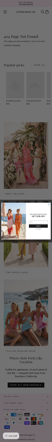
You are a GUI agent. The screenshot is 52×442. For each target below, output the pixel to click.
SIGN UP (38, 226)
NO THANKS (38, 228)
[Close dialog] (49, 204)
